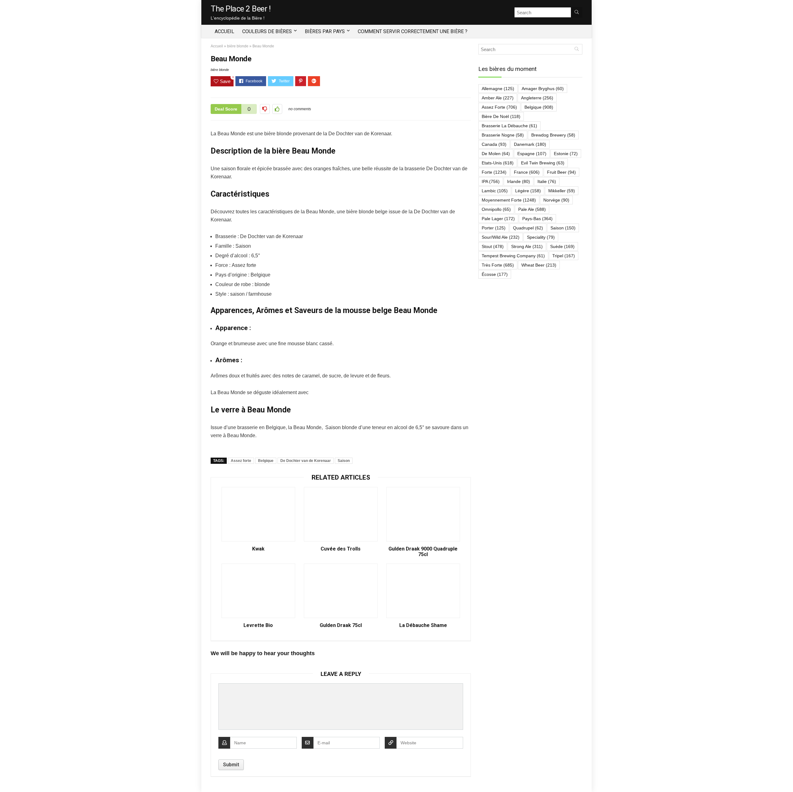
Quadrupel (528, 227)
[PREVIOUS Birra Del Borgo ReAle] (6, 776)
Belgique (266, 461)
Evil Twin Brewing (542, 162)
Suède (562, 246)
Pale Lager (498, 218)
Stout (493, 246)
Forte (494, 172)
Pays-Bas (537, 218)
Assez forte (241, 461)
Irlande (518, 181)
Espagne (531, 153)
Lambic (495, 190)
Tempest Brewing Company (513, 255)
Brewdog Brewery (553, 135)
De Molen (496, 153)
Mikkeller (561, 190)
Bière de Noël (501, 116)
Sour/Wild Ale (500, 237)
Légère (528, 190)
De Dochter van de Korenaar (305, 461)
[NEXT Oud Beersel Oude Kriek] (787, 776)
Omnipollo (496, 209)
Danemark (530, 144)
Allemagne (498, 88)
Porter (494, 227)
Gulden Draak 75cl (341, 625)
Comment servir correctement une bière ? (412, 31)
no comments (299, 109)
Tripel (563, 255)
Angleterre (537, 97)
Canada (494, 144)
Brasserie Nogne (503, 135)
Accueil (224, 31)
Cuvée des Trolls (341, 549)
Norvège (556, 200)
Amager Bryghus (543, 88)
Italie (546, 181)
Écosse (495, 274)
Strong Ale (527, 246)
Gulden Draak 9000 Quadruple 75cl (423, 551)
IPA (491, 181)
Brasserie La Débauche (509, 125)
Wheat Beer (538, 265)
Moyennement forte (509, 200)
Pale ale (532, 209)
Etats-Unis (498, 162)
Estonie (566, 153)
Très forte (498, 265)
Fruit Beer (561, 172)
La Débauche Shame (423, 625)
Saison (344, 461)
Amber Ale (498, 97)
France (527, 172)
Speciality (541, 237)
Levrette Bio (258, 625)
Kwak (258, 549)
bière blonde (237, 46)
